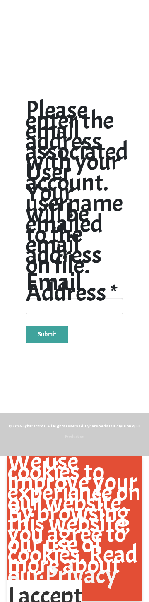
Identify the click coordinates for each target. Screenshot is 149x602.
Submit (47, 334)
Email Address (72, 287)
